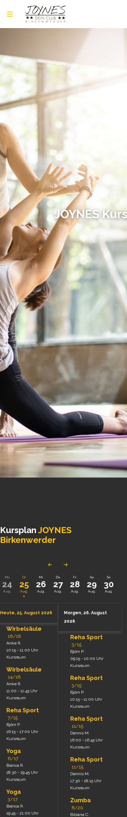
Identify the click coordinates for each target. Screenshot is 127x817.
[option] (24, 584)
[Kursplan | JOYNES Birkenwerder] (45, 14)
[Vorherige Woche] (50, 565)
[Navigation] (10, 14)
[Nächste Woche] (66, 565)
